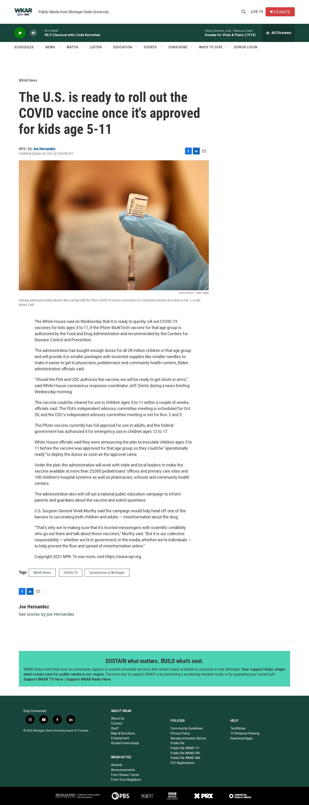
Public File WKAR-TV (185, 748)
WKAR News (28, 80)
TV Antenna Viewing (244, 733)
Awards (116, 765)
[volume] (33, 33)
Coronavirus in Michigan (107, 572)
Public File (178, 743)
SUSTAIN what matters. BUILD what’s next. (154, 661)
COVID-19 (71, 572)
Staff (115, 728)
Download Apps (241, 738)
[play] (20, 33)
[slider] (40, 32)
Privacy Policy (180, 733)
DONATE (282, 12)
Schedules (24, 47)
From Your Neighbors (126, 779)
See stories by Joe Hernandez (46, 614)
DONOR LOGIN (245, 47)
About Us (117, 718)
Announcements (123, 770)
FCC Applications (183, 763)
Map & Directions (123, 733)
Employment (120, 738)
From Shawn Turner (125, 775)
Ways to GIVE (211, 47)
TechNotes (238, 728)
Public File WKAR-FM (185, 753)
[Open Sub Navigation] (38, 47)
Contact (116, 723)
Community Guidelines (187, 728)
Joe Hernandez (44, 148)
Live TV (257, 12)
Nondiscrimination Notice (188, 738)
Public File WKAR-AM (185, 758)
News (50, 47)
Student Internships (125, 743)
